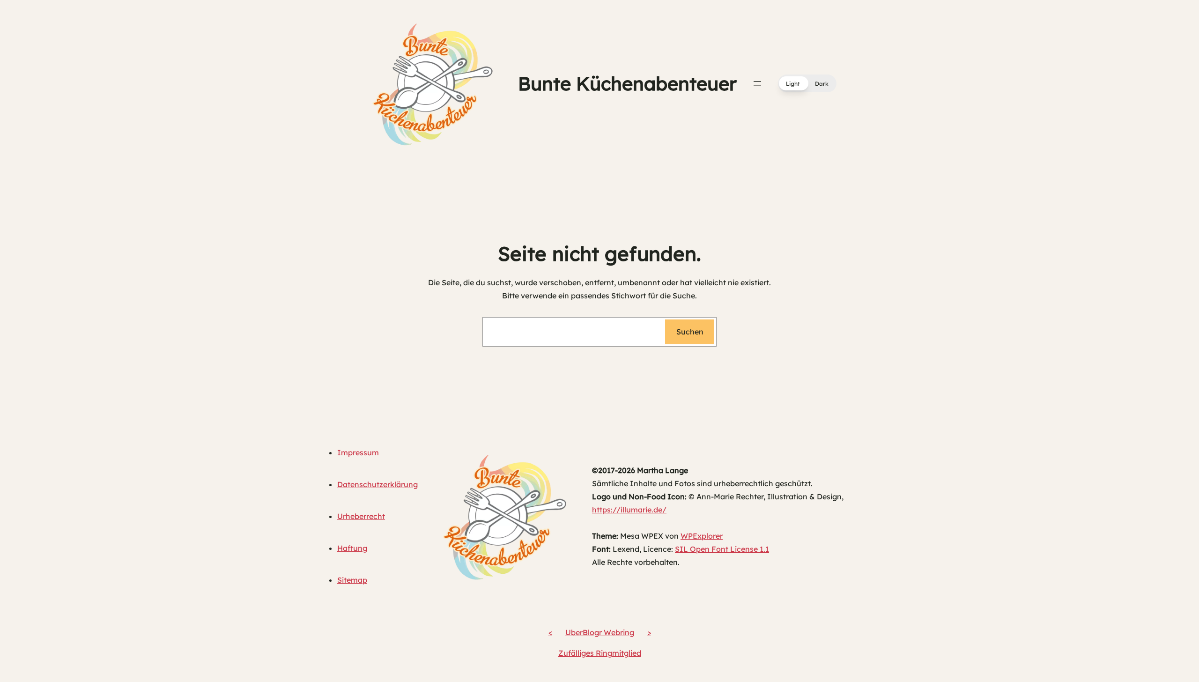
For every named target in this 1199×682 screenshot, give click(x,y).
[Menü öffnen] (757, 83)
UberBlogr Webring (599, 632)
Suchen (689, 331)
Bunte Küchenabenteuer (627, 83)
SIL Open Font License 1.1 (722, 549)
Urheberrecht (361, 516)
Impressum (358, 452)
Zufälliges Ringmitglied (599, 653)
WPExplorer (702, 536)
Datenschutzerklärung (377, 484)
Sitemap (352, 580)
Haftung (352, 548)
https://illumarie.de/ (629, 509)
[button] (807, 83)
